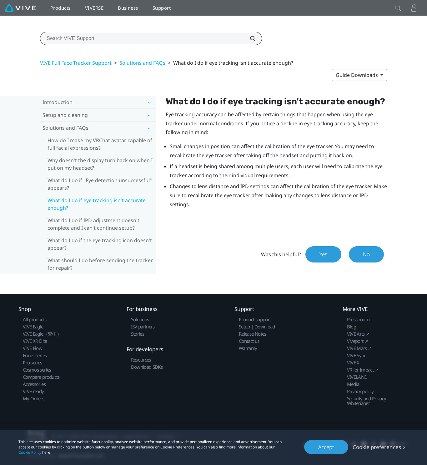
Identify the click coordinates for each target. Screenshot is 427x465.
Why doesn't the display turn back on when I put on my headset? (100, 164)
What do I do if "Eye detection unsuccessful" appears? (100, 184)
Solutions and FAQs (142, 62)
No (366, 254)
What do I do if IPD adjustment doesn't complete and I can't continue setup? (93, 224)
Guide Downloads (357, 75)
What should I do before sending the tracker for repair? (100, 264)
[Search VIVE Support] (249, 38)
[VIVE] (20, 7)
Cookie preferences (377, 447)
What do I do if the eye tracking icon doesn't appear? (100, 244)
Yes (323, 254)
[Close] (398, 8)
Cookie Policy (29, 452)
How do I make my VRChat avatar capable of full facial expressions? (100, 144)
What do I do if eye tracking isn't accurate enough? (97, 204)
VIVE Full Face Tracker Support (76, 62)
